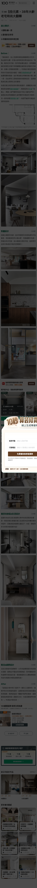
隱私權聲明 (30, 458)
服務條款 (23, 458)
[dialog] (18, 444)
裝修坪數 (12, 441)
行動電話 (12, 448)
